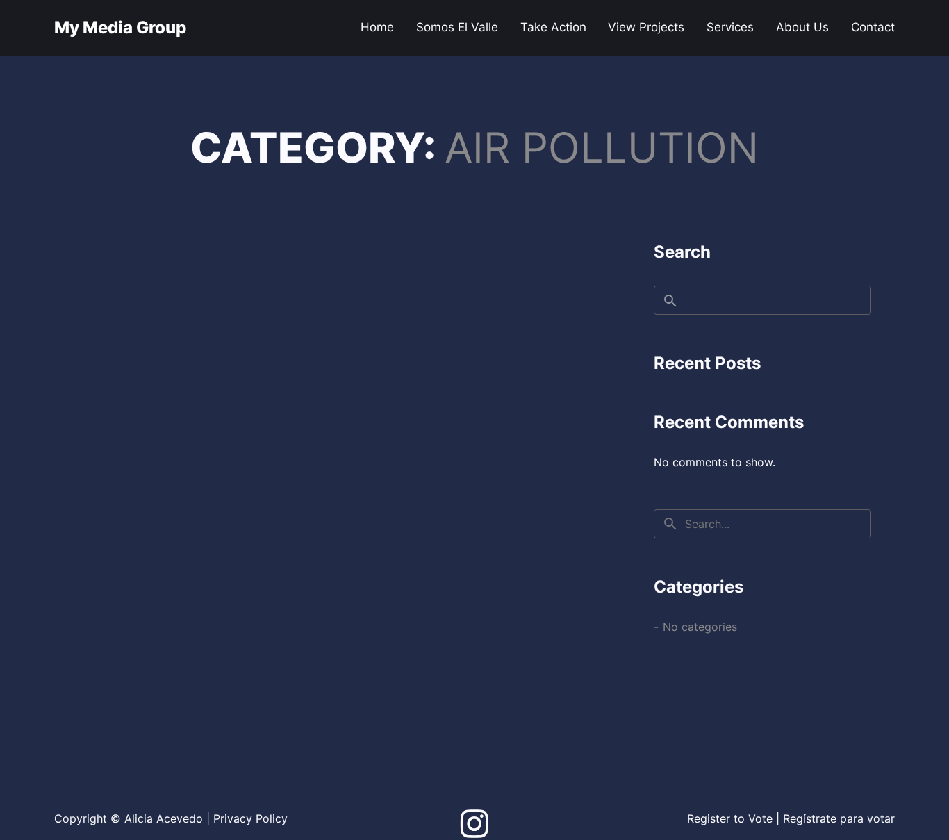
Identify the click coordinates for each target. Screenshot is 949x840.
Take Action (553, 27)
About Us (802, 27)
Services (730, 27)
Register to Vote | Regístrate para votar (791, 818)
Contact (873, 27)
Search (682, 252)
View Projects (646, 27)
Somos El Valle (457, 27)
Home (377, 27)
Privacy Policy (250, 818)
